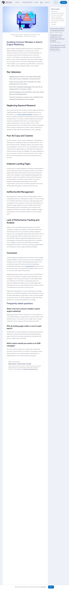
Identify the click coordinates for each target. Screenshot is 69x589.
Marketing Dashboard (27, 2)
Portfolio (36, 2)
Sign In (56, 2)
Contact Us (47, 2)
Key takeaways (54, 11)
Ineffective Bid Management (57, 18)
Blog (41, 2)
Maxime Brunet (19, 36)
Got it (51, 586)
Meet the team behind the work (30, 369)
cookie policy (43, 586)
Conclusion (53, 24)
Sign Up (63, 2)
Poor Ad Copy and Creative (57, 15)
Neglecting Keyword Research (57, 13)
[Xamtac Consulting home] (7, 2)
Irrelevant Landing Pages (56, 17)
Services (17, 2)
